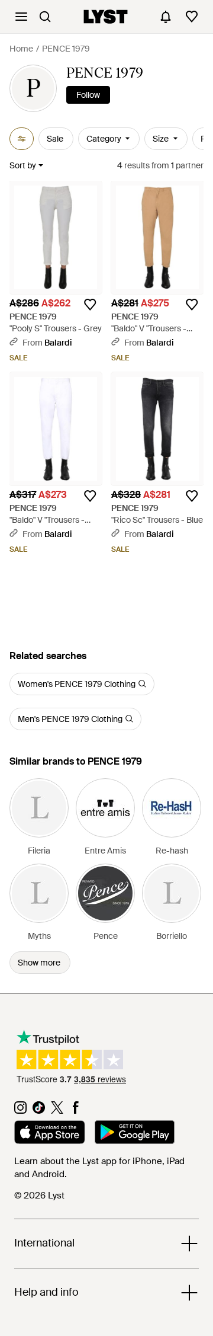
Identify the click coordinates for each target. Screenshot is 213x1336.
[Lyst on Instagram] (20, 1111)
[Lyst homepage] (105, 16)
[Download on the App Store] (49, 1134)
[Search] (44, 16)
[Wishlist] (192, 16)
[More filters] (21, 138)
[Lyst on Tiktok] (39, 1111)
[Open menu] (21, 16)
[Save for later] (90, 305)
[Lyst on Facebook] (75, 1111)
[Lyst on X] (57, 1111)
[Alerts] (166, 16)
